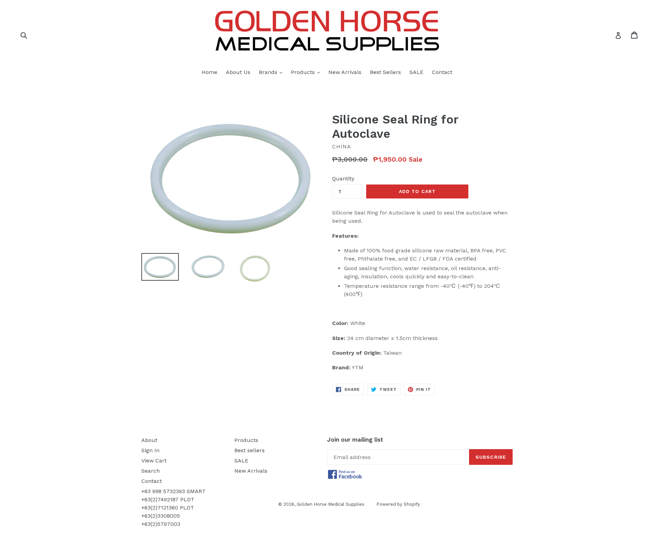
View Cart (154, 460)
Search (150, 471)
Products (307, 72)
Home (209, 72)
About (149, 440)
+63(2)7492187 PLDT (167, 499)
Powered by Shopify (398, 504)
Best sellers (249, 450)
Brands (272, 72)
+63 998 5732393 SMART (173, 491)
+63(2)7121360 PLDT (167, 507)
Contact (442, 72)
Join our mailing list (355, 439)
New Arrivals (344, 72)
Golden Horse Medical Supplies (330, 504)
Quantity (343, 178)
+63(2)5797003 (160, 524)
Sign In (150, 450)
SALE (416, 72)
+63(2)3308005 (160, 516)
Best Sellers (385, 72)
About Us (238, 72)
